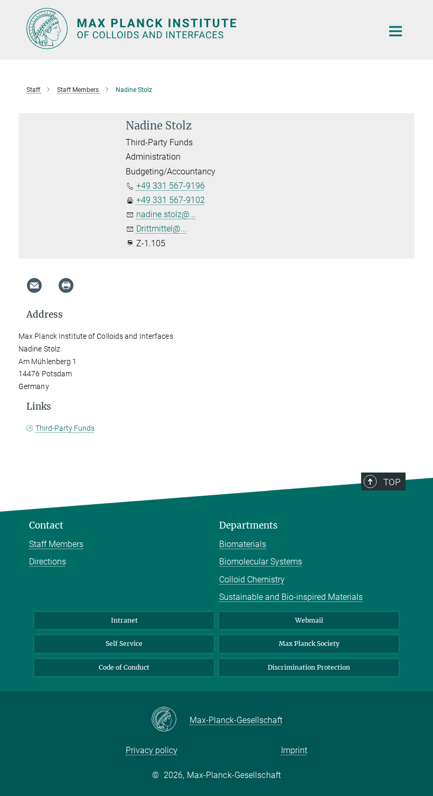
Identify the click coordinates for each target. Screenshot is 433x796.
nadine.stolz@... (166, 214)
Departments (248, 525)
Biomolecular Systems (260, 562)
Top (391, 482)
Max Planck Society (309, 643)
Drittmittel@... (161, 229)
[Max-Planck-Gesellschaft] (170, 720)
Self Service (124, 643)
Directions (47, 562)
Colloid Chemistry (252, 580)
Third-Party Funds (65, 428)
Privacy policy (151, 750)
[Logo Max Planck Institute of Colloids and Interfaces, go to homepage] (198, 28)
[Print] (66, 285)
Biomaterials (242, 544)
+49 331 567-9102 (170, 200)
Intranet (124, 620)
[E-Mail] (34, 285)
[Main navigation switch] (395, 31)
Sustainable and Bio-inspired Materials (291, 597)
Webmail (309, 620)
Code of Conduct (124, 667)
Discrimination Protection (309, 667)
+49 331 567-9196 (170, 186)
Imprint (294, 750)
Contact (46, 525)
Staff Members (56, 544)
